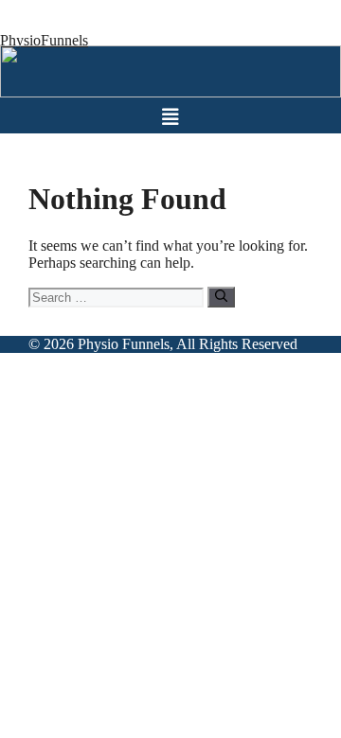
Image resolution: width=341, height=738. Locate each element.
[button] (170, 117)
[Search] (221, 297)
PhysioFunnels (44, 40)
